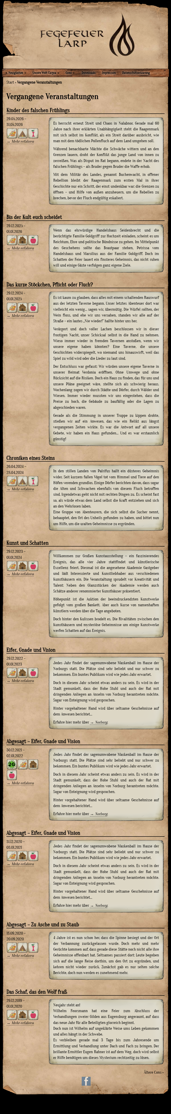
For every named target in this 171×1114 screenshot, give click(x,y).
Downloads (88, 73)
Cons (69, 73)
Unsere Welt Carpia (45, 73)
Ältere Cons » (154, 1072)
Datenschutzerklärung (136, 73)
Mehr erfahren (22, 141)
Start (10, 82)
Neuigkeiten (16, 73)
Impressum (109, 73)
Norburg (101, 722)
